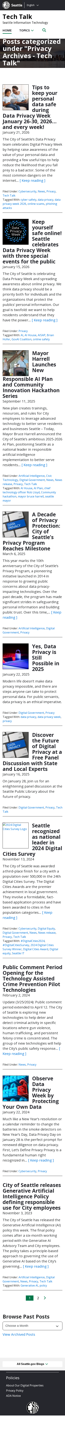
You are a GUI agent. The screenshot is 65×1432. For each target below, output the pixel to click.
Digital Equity (46, 928)
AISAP (41, 335)
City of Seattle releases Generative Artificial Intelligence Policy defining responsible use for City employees (32, 1196)
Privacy (51, 191)
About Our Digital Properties (25, 1385)
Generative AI (29, 1285)
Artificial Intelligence (32, 476)
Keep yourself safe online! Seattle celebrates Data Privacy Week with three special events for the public (32, 241)
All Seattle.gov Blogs (31, 1364)
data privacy (45, 200)
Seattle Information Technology (25, 22)
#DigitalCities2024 (33, 941)
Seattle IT (18, 953)
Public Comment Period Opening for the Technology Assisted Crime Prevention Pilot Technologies (32, 978)
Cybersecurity (27, 191)
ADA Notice (13, 1396)
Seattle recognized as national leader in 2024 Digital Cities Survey (32, 839)
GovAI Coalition (22, 339)
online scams (36, 204)
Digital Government (32, 480)
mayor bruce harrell (31, 496)
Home (7, 30)
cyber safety (28, 200)
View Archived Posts (19, 1334)
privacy (7, 721)
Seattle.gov (10, 2)
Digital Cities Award (35, 949)
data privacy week (49, 717)
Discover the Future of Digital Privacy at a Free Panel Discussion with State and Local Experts (32, 751)
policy (43, 1285)
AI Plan (38, 488)
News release (47, 933)
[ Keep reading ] (32, 180)
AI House (30, 335)
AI (22, 335)
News (41, 191)
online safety (41, 339)
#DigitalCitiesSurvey (16, 945)
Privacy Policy (14, 1390)
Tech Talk (17, 16)
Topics (25, 30)
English (30, 5)
